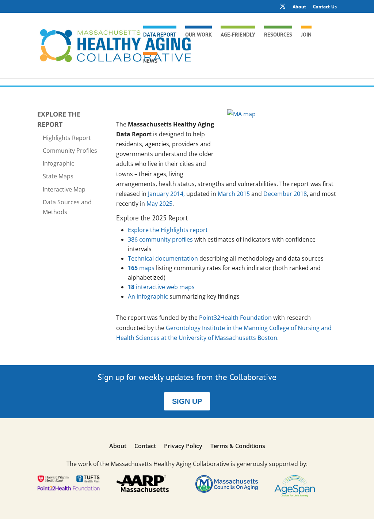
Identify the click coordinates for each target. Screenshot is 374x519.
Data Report (159, 35)
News (150, 61)
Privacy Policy (183, 446)
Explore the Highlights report (168, 230)
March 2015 (234, 194)
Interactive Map (64, 189)
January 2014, (167, 194)
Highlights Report (67, 138)
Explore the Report (58, 119)
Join (306, 35)
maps (141, 268)
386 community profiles (160, 239)
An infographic (148, 296)
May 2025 (159, 204)
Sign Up (187, 401)
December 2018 (285, 194)
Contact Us (325, 7)
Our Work (198, 35)
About (299, 7)
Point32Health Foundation (235, 318)
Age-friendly (238, 35)
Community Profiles (70, 151)
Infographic (58, 163)
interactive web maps (161, 287)
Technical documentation (163, 258)
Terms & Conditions (237, 446)
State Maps (58, 176)
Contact (145, 446)
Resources (278, 35)
